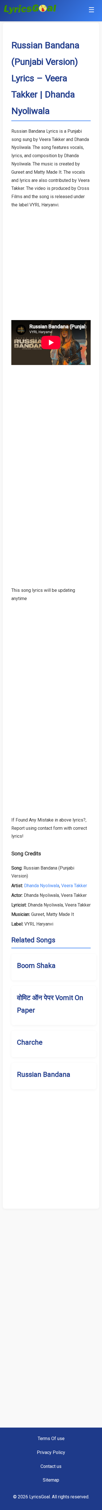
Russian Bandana (43, 1074)
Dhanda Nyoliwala (41, 885)
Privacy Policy (51, 1452)
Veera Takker (74, 885)
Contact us (51, 1466)
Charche (29, 1042)
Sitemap (51, 1480)
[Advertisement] (51, 260)
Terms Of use (51, 1438)
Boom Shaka (36, 966)
